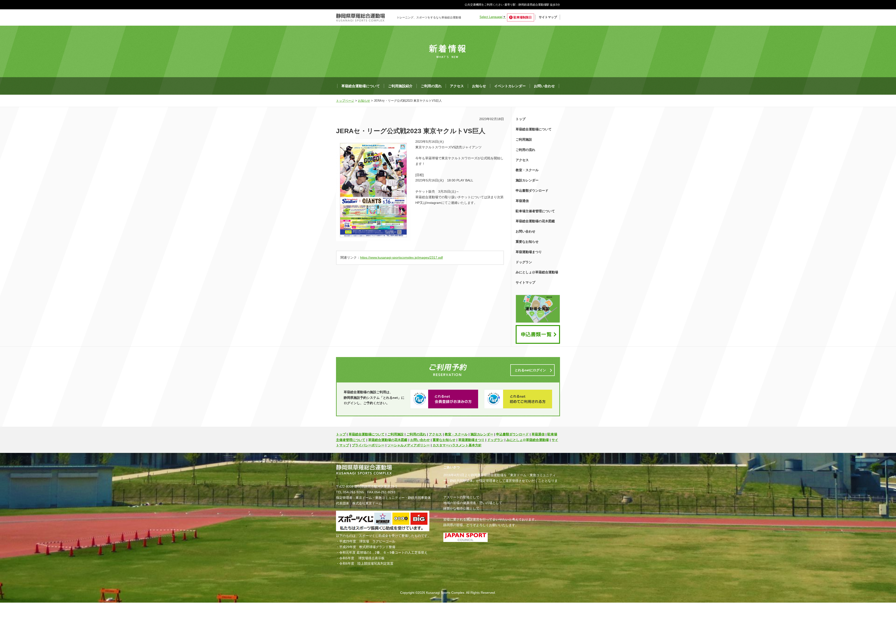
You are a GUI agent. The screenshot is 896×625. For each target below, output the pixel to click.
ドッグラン (524, 262)
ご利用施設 (524, 139)
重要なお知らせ (527, 241)
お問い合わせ (544, 86)
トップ (520, 119)
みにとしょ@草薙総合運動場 (537, 272)
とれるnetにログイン (530, 370)
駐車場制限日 (523, 17)
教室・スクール (527, 170)
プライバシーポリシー (368, 445)
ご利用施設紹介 (400, 86)
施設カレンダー (527, 180)
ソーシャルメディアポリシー (408, 445)
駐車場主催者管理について (535, 211)
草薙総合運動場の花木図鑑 (535, 221)
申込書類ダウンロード (532, 190)
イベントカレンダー (510, 86)
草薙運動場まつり (529, 252)
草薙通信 (522, 201)
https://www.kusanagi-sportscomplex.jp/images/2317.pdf (401, 257)
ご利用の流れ (431, 86)
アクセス (457, 86)
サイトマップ (548, 17)
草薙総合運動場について (360, 86)
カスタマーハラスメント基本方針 (457, 445)
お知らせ (479, 86)
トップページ (345, 100)
